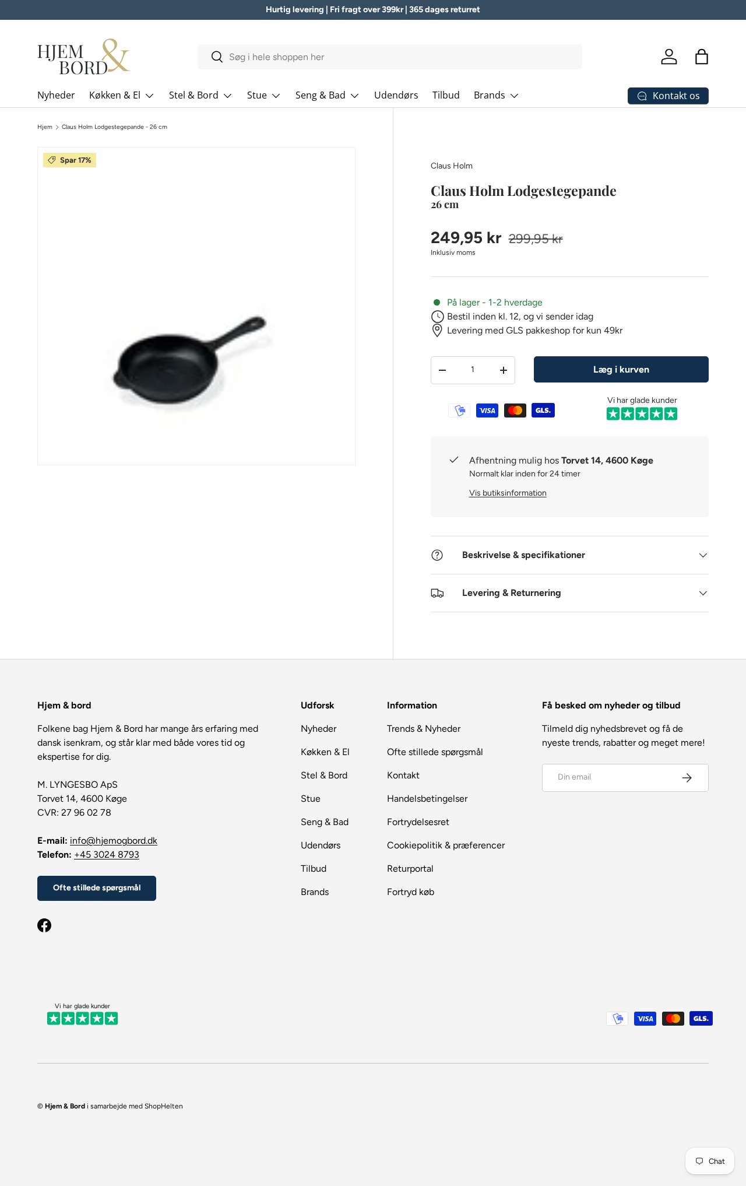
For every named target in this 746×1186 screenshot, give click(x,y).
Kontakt (403, 775)
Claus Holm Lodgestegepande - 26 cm (114, 127)
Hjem (44, 127)
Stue (257, 95)
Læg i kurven (621, 369)
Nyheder (56, 95)
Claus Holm (452, 166)
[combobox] (390, 56)
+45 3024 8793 (106, 854)
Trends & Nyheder (423, 728)
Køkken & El (114, 95)
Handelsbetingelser (427, 798)
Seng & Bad (320, 95)
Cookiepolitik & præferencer (446, 845)
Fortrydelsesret (418, 821)
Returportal (410, 868)
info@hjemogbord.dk (113, 840)
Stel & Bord (194, 95)
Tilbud (446, 95)
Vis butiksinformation (508, 493)
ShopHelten (164, 1106)
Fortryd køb (410, 891)
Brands (489, 95)
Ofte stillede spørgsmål (96, 888)
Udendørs (396, 95)
